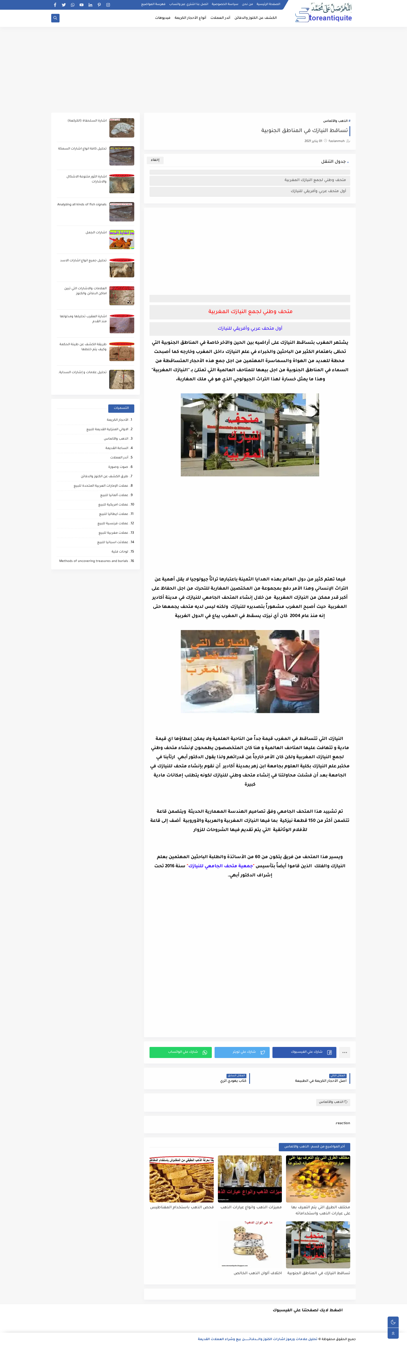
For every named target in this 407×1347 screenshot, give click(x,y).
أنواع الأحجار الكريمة (190, 18)
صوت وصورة (118, 467)
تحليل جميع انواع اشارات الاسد (83, 261)
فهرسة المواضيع (153, 4)
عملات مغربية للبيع (113, 533)
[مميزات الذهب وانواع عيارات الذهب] (250, 1179)
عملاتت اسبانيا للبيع (112, 543)
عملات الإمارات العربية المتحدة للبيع (101, 486)
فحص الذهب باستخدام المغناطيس (182, 1208)
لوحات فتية (120, 552)
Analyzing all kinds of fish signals (82, 205)
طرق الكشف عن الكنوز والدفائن (104, 477)
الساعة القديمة (116, 448)
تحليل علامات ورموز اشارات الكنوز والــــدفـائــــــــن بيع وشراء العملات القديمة (258, 1339)
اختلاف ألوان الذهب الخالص (258, 1273)
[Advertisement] (203, 70)
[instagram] (108, 5)
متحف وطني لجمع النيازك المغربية (315, 180)
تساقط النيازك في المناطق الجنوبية (318, 1273)
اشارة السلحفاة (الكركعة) (87, 121)
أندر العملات (220, 18)
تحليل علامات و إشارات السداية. (82, 373)
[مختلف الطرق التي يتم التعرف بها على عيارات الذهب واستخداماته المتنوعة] (318, 1179)
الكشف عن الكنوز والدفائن (256, 18)
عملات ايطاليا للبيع (113, 514)
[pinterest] (99, 5)
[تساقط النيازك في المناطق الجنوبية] (318, 1244)
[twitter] (64, 5)
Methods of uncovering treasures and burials (93, 561)
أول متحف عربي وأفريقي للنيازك (318, 191)
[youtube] (81, 5)
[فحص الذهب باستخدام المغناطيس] (182, 1179)
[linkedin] (90, 5)
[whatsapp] (72, 5)
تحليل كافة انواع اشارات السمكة (82, 149)
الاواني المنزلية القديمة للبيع (107, 430)
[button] (304, 1052)
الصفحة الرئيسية (268, 4)
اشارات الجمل (96, 233)
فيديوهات (163, 18)
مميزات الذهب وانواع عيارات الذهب (251, 1208)
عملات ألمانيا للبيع (114, 495)
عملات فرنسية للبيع (112, 524)
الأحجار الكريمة (117, 420)
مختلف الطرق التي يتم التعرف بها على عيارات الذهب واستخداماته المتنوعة (320, 1211)
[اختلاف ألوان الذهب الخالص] (250, 1244)
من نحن (247, 4)
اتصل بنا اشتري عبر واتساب (188, 4)
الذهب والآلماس (335, 121)
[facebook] (55, 5)
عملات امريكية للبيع (113, 505)
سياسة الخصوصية (225, 4)
